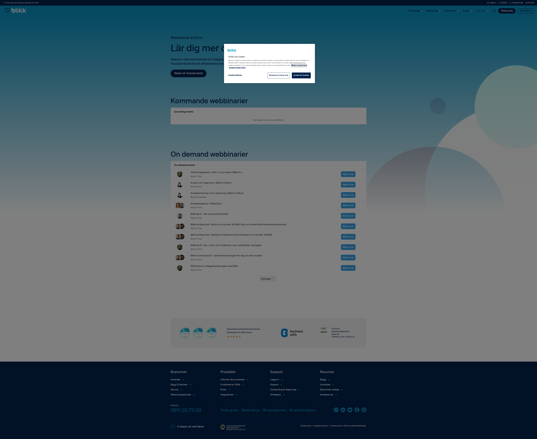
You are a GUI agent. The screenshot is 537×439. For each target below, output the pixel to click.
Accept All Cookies (301, 75)
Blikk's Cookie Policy (299, 65)
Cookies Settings (235, 75)
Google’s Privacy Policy (237, 68)
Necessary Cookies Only (278, 75)
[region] (269, 63)
